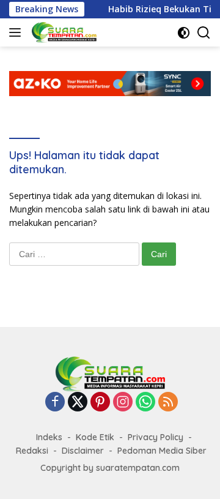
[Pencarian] (204, 33)
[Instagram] (123, 402)
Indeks (49, 437)
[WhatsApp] (145, 402)
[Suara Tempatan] (63, 32)
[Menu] (17, 32)
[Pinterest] (100, 402)
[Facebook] (55, 402)
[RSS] (168, 402)
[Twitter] (77, 402)
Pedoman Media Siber (162, 450)
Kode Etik (95, 437)
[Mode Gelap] (184, 33)
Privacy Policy (155, 437)
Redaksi (32, 450)
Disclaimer (83, 450)
